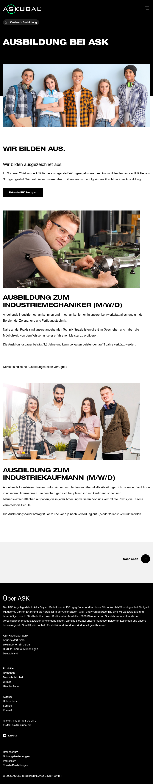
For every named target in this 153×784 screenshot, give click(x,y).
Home (5, 22)
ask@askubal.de (21, 725)
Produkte (8, 668)
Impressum (9, 760)
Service (7, 705)
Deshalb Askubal (13, 677)
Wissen (7, 681)
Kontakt (7, 710)
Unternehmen (11, 701)
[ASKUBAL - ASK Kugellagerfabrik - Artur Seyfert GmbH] (22, 9)
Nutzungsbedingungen (16, 756)
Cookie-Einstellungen (15, 765)
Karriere (15, 22)
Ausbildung (30, 22)
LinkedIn (13, 735)
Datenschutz (10, 751)
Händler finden (11, 686)
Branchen (9, 672)
